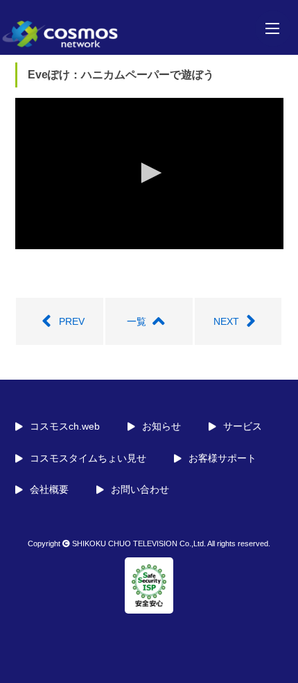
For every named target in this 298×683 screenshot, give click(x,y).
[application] (149, 173)
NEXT (226, 321)
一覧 (136, 321)
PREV (72, 321)
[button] (149, 173)
